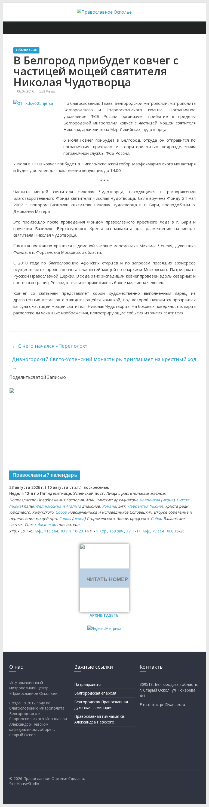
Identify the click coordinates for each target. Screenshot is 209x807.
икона (167, 499)
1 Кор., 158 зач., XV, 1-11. (119, 531)
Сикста (183, 499)
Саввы (65, 518)
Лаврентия (149, 499)
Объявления (26, 50)
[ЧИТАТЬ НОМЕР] (104, 547)
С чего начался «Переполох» (49, 346)
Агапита (73, 506)
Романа (109, 506)
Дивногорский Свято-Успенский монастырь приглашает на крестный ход (104, 363)
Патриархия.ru (87, 684)
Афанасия (47, 524)
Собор (61, 512)
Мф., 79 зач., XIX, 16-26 (164, 531)
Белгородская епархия (95, 693)
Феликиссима (48, 506)
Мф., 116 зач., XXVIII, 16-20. (59, 531)
